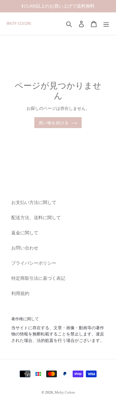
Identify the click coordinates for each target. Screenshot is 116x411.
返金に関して (24, 232)
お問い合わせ (24, 248)
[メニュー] (106, 23)
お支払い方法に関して (33, 202)
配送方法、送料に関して (36, 217)
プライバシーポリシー (33, 263)
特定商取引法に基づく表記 (38, 278)
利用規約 (20, 293)
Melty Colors (65, 392)
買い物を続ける (54, 122)
